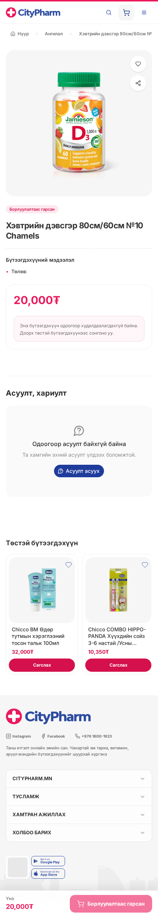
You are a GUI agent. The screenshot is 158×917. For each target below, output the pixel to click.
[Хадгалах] (138, 64)
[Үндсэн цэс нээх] (144, 12)
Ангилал (54, 33)
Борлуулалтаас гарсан (116, 903)
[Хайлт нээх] (109, 12)
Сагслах (42, 665)
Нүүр (23, 33)
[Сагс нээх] (126, 12)
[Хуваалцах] (138, 83)
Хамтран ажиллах (39, 814)
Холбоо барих (31, 832)
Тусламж (25, 796)
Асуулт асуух (83, 471)
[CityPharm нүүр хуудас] (33, 12)
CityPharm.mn (32, 778)
